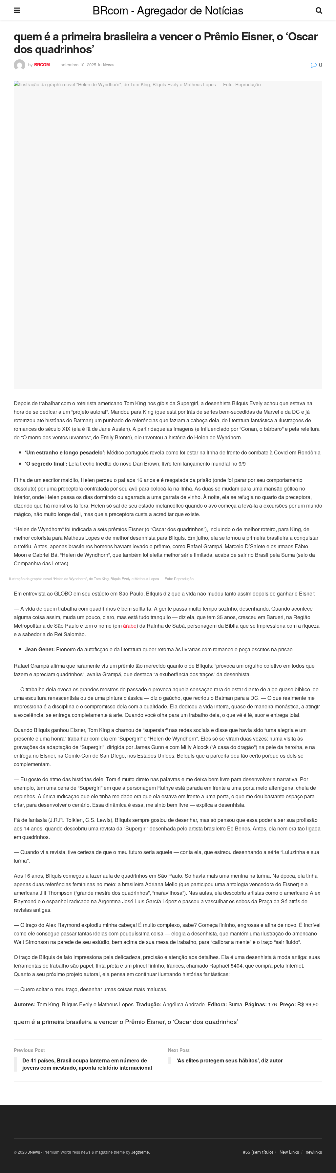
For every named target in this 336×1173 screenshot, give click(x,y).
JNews (34, 1152)
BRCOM (42, 64)
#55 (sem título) (258, 1152)
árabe (129, 625)
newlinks (314, 1152)
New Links (289, 1152)
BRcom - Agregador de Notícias (168, 9)
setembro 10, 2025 (78, 64)
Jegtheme (140, 1152)
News (108, 64)
